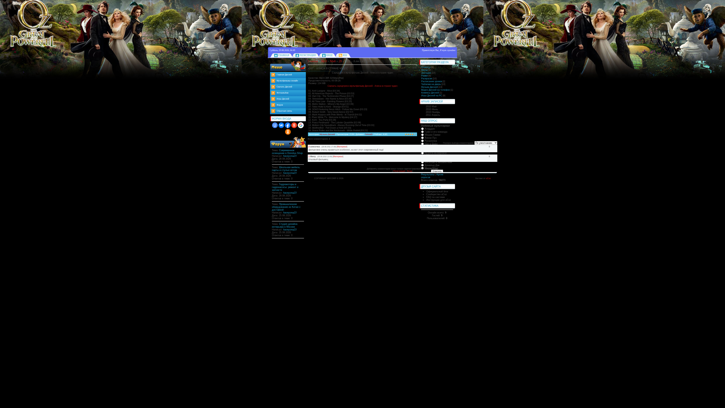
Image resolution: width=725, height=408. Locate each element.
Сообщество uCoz (436, 194)
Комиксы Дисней (430, 92)
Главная (283, 55)
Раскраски (426, 78)
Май (333, 61)
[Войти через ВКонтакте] (281, 125)
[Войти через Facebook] (288, 125)
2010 (324, 61)
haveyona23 (289, 156)
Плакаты (426, 67)
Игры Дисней (283, 99)
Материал (342, 146)
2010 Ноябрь (433, 112)
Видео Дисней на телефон (435, 90)
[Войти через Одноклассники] (288, 132)
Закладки (426, 73)
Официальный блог (437, 191)
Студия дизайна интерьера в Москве (284, 225)
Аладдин (430, 128)
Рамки (424, 75)
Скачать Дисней (284, 87)
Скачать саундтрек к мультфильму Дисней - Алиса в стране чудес (363, 86)
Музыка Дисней (429, 87)
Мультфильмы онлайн (287, 81)
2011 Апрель (433, 115)
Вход (329, 55)
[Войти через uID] (275, 125)
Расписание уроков (431, 81)
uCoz (488, 178)
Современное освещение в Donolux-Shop (287, 152)
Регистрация (308, 55)
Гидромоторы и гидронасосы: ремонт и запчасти (285, 187)
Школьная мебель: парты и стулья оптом (286, 169)
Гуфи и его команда (436, 131)
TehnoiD (369, 134)
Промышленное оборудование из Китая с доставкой (286, 207)
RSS (345, 55)
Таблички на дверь (431, 84)
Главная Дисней (284, 74)
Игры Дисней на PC (431, 95)
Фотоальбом (282, 93)
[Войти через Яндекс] (294, 125)
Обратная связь (284, 111)
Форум (280, 105)
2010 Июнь (432, 109)
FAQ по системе (435, 197)
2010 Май (431, 106)
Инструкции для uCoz (438, 200)
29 (340, 61)
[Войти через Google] (301, 125)
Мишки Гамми (432, 134)
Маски (424, 70)
